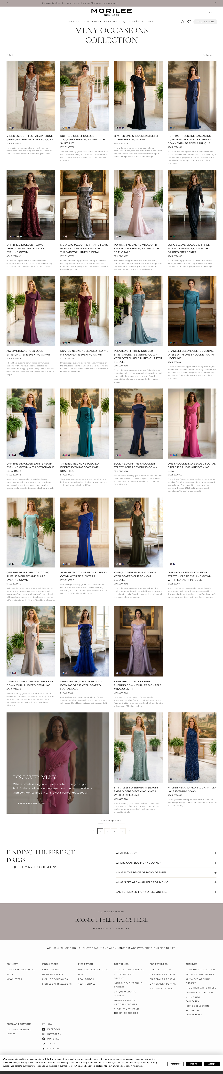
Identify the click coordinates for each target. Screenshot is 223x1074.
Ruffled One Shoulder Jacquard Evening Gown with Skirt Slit (82, 139)
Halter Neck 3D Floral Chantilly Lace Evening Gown (192, 789)
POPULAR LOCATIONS (19, 1024)
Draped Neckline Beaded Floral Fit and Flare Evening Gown (84, 352)
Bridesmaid (92, 21)
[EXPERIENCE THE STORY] (31, 803)
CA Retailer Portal (162, 974)
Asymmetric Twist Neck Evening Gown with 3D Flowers (83, 574)
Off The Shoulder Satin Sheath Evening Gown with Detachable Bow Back (30, 467)
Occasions (112, 21)
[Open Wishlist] (189, 23)
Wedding (73, 21)
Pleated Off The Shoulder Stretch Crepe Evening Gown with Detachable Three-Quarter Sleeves (138, 356)
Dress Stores (51, 969)
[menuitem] (74, 21)
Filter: (10, 55)
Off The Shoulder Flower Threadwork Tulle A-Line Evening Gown (26, 248)
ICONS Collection (197, 1006)
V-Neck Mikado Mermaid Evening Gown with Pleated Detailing (30, 683)
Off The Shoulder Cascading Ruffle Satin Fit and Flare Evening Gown (28, 576)
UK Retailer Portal (163, 984)
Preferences (176, 1064)
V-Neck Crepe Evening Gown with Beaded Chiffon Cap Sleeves (135, 576)
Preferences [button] (137, 1066)
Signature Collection (200, 969)
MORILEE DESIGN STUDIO (93, 969)
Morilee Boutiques (55, 979)
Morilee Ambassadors (57, 984)
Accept (211, 1064)
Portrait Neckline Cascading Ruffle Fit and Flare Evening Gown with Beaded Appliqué (189, 139)
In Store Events (52, 974)
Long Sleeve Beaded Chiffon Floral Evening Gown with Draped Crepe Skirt (189, 248)
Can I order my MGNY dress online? (141, 891)
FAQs (10, 974)
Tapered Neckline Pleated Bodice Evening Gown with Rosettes (80, 467)
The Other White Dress (201, 988)
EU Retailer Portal (162, 979)
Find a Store (205, 21)
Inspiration (85, 964)
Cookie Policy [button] (69, 1066)
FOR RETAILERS (158, 964)
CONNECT (12, 964)
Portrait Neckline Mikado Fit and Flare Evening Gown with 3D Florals (136, 248)
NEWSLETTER (14, 979)
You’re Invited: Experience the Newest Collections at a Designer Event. (130, 3)
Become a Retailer (162, 988)
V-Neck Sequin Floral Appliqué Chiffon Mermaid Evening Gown (30, 137)
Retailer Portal (160, 969)
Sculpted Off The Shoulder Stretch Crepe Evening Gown (135, 465)
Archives (191, 964)
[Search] (182, 21)
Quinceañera (133, 21)
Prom (151, 21)
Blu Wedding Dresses (200, 974)
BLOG (81, 974)
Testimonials (86, 984)
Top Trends (121, 964)
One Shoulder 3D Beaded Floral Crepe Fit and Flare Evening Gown (191, 467)
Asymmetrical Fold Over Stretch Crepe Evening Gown (28, 352)
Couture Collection (199, 992)
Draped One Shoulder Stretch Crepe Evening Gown (136, 137)
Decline (193, 1064)
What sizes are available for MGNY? (142, 882)
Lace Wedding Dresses (129, 969)
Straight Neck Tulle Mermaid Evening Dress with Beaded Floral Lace (81, 685)
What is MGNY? (126, 852)
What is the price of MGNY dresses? (142, 872)
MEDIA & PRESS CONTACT (22, 969)
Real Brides (86, 979)
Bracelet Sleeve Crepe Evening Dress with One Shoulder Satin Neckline (191, 354)
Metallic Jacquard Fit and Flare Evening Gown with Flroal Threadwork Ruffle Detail (84, 248)
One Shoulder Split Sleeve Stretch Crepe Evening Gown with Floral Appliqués (189, 576)
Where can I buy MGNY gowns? (138, 862)
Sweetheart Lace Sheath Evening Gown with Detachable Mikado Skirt (137, 685)
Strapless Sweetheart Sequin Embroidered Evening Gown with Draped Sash (136, 791)
